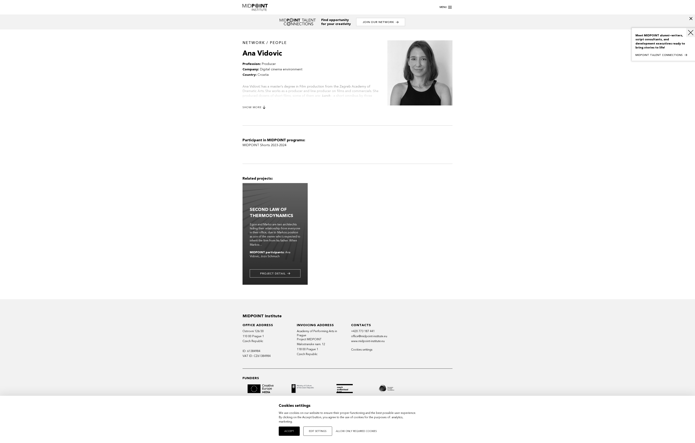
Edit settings (318, 431)
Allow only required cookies (356, 431)
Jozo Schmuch (270, 256)
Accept (289, 431)
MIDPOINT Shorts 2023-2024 (264, 145)
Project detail (273, 273)
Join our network (378, 22)
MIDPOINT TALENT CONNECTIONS (659, 55)
